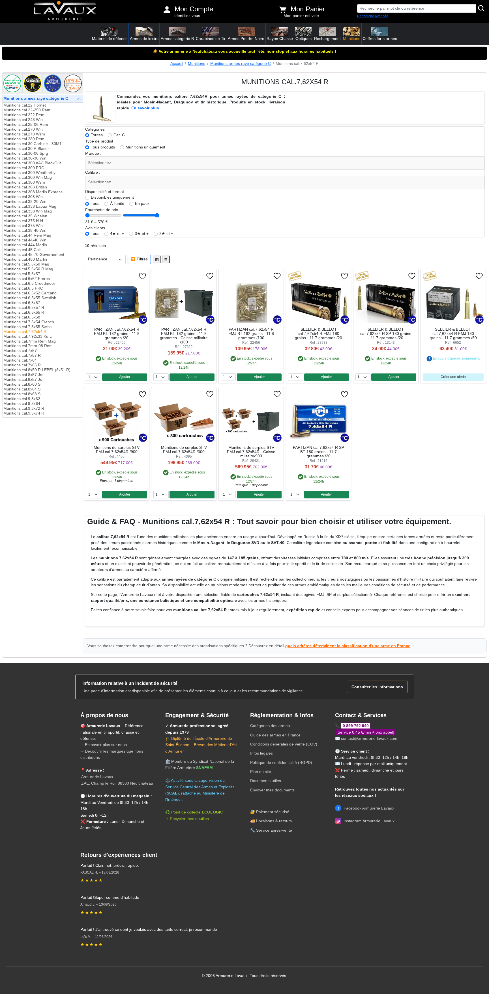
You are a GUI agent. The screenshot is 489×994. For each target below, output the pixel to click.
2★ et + (166, 233)
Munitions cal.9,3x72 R (23, 408)
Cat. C (119, 135)
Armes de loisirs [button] (144, 38)
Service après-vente (274, 830)
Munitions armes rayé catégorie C (240, 63)
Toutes (97, 135)
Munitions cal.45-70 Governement (33, 254)
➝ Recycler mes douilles (187, 818)
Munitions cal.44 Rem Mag (27, 235)
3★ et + (142, 233)
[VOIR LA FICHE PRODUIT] (111, 276)
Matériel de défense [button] (110, 38)
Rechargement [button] (327, 38)
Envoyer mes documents (272, 790)
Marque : (93, 153)
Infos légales (261, 753)
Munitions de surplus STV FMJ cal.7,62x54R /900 (117, 449)
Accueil (176, 63)
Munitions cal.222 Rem (23, 115)
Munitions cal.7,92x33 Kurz (27, 336)
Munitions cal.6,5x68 (21, 317)
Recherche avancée (372, 16)
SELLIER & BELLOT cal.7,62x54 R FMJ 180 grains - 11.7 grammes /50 (453, 333)
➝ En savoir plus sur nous (103, 744)
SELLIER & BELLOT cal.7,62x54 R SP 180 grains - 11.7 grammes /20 (385, 333)
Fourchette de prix (101, 210)
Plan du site (260, 771)
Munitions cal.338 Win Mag (27, 211)
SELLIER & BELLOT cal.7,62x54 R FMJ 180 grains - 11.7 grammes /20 (318, 333)
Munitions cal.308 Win (23, 197)
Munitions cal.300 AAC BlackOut (32, 163)
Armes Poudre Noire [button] (246, 38)
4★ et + (117, 233)
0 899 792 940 (356, 725)
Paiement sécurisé (272, 812)
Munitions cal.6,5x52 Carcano (30, 293)
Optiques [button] (303, 38)
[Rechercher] (481, 8)
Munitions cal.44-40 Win (24, 240)
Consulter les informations (377, 687)
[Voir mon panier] (283, 9)
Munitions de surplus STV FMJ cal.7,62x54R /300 (184, 449)
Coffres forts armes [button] (380, 38)
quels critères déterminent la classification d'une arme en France (347, 645)
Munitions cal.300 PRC (23, 168)
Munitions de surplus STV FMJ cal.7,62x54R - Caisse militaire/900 (251, 451)
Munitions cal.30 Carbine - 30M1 (32, 144)
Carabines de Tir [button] (211, 38)
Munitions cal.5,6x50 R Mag (28, 269)
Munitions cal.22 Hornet (24, 105)
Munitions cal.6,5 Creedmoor (29, 283)
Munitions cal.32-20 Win (24, 201)
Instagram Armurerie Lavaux (365, 821)
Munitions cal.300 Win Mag (27, 177)
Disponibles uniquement (112, 197)
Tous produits (103, 147)
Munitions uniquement (145, 147)
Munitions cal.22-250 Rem (26, 110)
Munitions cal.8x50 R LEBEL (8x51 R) (36, 370)
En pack (142, 203)
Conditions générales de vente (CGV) (283, 744)
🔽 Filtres (139, 259)
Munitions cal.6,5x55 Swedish (29, 298)
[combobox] (284, 163)
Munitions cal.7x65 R (22, 365)
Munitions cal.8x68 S (21, 394)
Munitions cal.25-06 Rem (25, 124)
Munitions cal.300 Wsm (24, 182)
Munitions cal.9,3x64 (21, 404)
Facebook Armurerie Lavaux (366, 808)
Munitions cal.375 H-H (23, 221)
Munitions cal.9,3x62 (21, 399)
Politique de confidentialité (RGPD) (281, 762)
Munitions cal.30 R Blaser (26, 148)
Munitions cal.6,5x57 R (23, 307)
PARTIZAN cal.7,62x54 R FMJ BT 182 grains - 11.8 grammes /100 (251, 333)
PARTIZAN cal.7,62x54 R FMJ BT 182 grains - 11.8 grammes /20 (117, 333)
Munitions (196, 63)
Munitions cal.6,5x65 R (23, 312)
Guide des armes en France (275, 735)
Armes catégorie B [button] (177, 38)
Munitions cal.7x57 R (22, 355)
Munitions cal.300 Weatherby (29, 173)
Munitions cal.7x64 (20, 360)
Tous (95, 203)
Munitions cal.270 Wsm (24, 134)
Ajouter (124, 377)
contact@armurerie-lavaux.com (369, 738)
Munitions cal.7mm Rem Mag (29, 341)
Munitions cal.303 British (25, 187)
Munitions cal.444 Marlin (25, 245)
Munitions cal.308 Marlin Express (33, 192)
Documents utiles (265, 780)
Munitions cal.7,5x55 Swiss (27, 327)
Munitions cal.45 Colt (22, 250)
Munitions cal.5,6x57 (21, 274)
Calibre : (92, 172)
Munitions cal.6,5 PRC (23, 288)
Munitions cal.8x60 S (21, 384)
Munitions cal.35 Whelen (25, 216)
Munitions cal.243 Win (23, 120)
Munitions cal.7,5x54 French (28, 322)
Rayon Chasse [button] (280, 38)
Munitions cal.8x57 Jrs (23, 375)
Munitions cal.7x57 (20, 351)
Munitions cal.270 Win (23, 129)
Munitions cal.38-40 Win (24, 230)
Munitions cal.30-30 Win (24, 158)
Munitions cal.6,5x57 (21, 303)
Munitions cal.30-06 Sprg (25, 153)
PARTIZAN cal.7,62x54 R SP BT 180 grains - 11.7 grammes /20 (318, 451)
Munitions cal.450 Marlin (25, 259)
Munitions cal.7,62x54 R (24, 332)
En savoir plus (145, 108)
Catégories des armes (270, 725)
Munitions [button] (351, 38)
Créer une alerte (453, 377)
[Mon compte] (167, 9)
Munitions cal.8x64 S (21, 389)
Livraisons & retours (274, 821)
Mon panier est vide (301, 16)
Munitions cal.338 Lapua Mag (29, 206)
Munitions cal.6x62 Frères (26, 279)
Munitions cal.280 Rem (23, 139)
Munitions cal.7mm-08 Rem (28, 346)
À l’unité (117, 203)
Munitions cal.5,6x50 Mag (26, 264)
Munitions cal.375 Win (23, 226)
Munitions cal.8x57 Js (22, 379)
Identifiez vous (187, 16)
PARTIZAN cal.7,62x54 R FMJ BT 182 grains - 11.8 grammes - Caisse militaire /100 (184, 335)
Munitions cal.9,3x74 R (23, 413)
